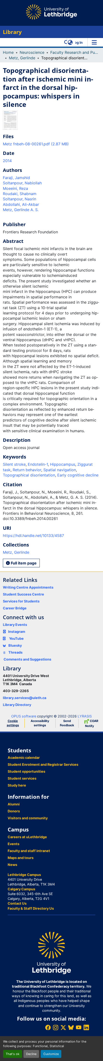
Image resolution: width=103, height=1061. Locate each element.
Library (12, 31)
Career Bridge (15, 608)
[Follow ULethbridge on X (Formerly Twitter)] (63, 1027)
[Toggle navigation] (94, 42)
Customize (51, 1054)
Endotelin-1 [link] (38, 464)
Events (13, 844)
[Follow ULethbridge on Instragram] (55, 1027)
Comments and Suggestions (27, 659)
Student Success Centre (23, 594)
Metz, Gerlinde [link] (22, 57)
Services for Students (21, 601)
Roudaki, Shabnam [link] (19, 193)
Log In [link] (78, 42)
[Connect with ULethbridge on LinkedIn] (86, 1027)
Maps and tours (21, 858)
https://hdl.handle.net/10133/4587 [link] (33, 535)
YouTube (16, 638)
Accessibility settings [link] (40, 723)
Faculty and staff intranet (29, 851)
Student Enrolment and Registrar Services (43, 764)
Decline (31, 1054)
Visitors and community (28, 818)
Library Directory (17, 705)
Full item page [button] (23, 563)
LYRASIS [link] (85, 716)
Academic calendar (24, 757)
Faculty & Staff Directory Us (31, 908)
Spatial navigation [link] (59, 469)
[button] (66, 42)
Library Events (15, 625)
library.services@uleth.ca (24, 698)
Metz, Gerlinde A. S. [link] (21, 209)
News (12, 865)
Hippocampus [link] (62, 464)
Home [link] (8, 52)
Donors (14, 811)
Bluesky (15, 645)
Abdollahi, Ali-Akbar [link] (21, 204)
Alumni (14, 804)
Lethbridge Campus (24, 875)
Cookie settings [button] (13, 723)
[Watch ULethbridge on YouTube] (78, 1027)
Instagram (16, 631)
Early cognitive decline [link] (77, 475)
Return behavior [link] (27, 469)
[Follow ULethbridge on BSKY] (71, 1027)
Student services (22, 778)
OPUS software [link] (23, 716)
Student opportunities (26, 771)
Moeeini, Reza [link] (15, 188)
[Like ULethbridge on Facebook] (48, 1027)
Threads (15, 652)
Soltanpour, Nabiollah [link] (22, 182)
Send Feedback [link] (67, 723)
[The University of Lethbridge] (51, 953)
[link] (51, 144)
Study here (17, 785)
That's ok (12, 1054)
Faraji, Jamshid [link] (16, 177)
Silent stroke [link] (14, 464)
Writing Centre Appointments (28, 587)
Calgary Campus (21, 889)
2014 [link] (7, 160)
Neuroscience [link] (32, 52)
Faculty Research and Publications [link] (74, 52)
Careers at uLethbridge (27, 837)
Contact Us (17, 903)
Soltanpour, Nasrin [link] (19, 199)
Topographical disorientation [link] (29, 475)
